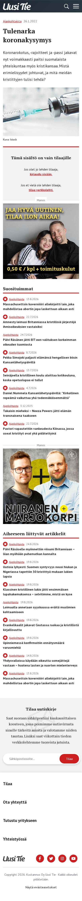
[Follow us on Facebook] (40, 858)
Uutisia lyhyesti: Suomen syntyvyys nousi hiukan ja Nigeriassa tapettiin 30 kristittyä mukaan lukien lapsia (40, 571)
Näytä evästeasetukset (41, 887)
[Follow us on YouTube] (73, 858)
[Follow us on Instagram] (62, 858)
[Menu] (76, 6)
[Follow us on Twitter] (51, 858)
